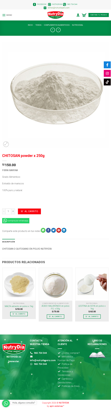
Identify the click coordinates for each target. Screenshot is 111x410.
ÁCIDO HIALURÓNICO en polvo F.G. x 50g (55, 307)
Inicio (30, 25)
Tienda (38, 25)
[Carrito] (84, 15)
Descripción (8, 242)
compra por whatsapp (18, 220)
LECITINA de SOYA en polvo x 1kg (92, 307)
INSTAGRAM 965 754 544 (64, 4)
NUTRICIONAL (77, 25)
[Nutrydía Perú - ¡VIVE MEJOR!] (55, 15)
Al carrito (31, 211)
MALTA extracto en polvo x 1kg (19, 306)
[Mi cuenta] (78, 15)
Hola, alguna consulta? (23, 402)
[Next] (109, 295)
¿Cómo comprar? (71, 353)
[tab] (8, 242)
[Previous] (2, 295)
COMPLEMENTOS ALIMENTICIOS (57, 25)
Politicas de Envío (71, 386)
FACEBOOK (41, 4)
